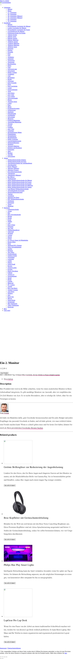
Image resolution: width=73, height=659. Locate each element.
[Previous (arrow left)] (1, 658)
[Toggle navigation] (1, 4)
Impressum (3, 648)
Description (8, 379)
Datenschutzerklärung (14, 648)
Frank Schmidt (4, 413)
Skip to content (4, 1)
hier (66, 653)
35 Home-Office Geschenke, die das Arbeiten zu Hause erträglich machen (37, 375)
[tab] (38, 379)
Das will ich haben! (10, 485)
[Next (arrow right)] (2, 658)
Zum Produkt (4, 373)
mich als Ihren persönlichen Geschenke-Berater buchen (21, 427)
